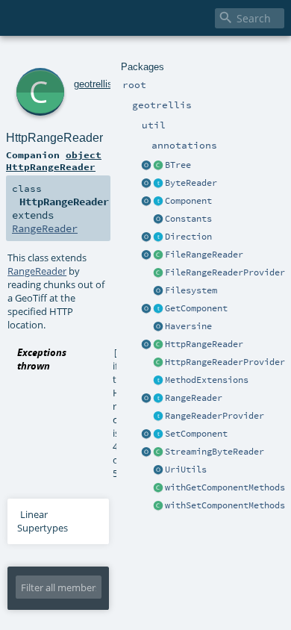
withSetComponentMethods (225, 505)
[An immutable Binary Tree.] (158, 166)
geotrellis (93, 84)
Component (188, 201)
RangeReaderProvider (214, 416)
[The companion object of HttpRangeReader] (146, 345)
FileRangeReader (204, 254)
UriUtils (186, 469)
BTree (178, 165)
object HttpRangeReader (53, 160)
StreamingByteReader (214, 451)
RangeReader (193, 398)
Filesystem (191, 290)
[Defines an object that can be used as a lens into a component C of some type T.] (158, 202)
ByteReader (191, 183)
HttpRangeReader (204, 344)
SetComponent (196, 433)
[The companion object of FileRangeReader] (146, 255)
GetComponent (196, 308)
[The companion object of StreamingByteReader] (146, 452)
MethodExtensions (206, 380)
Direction (188, 236)
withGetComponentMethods (225, 487)
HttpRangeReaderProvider (225, 362)
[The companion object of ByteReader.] (146, 184)
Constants (188, 218)
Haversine (188, 326)
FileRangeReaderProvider (225, 272)
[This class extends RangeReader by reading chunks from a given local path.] (158, 255)
